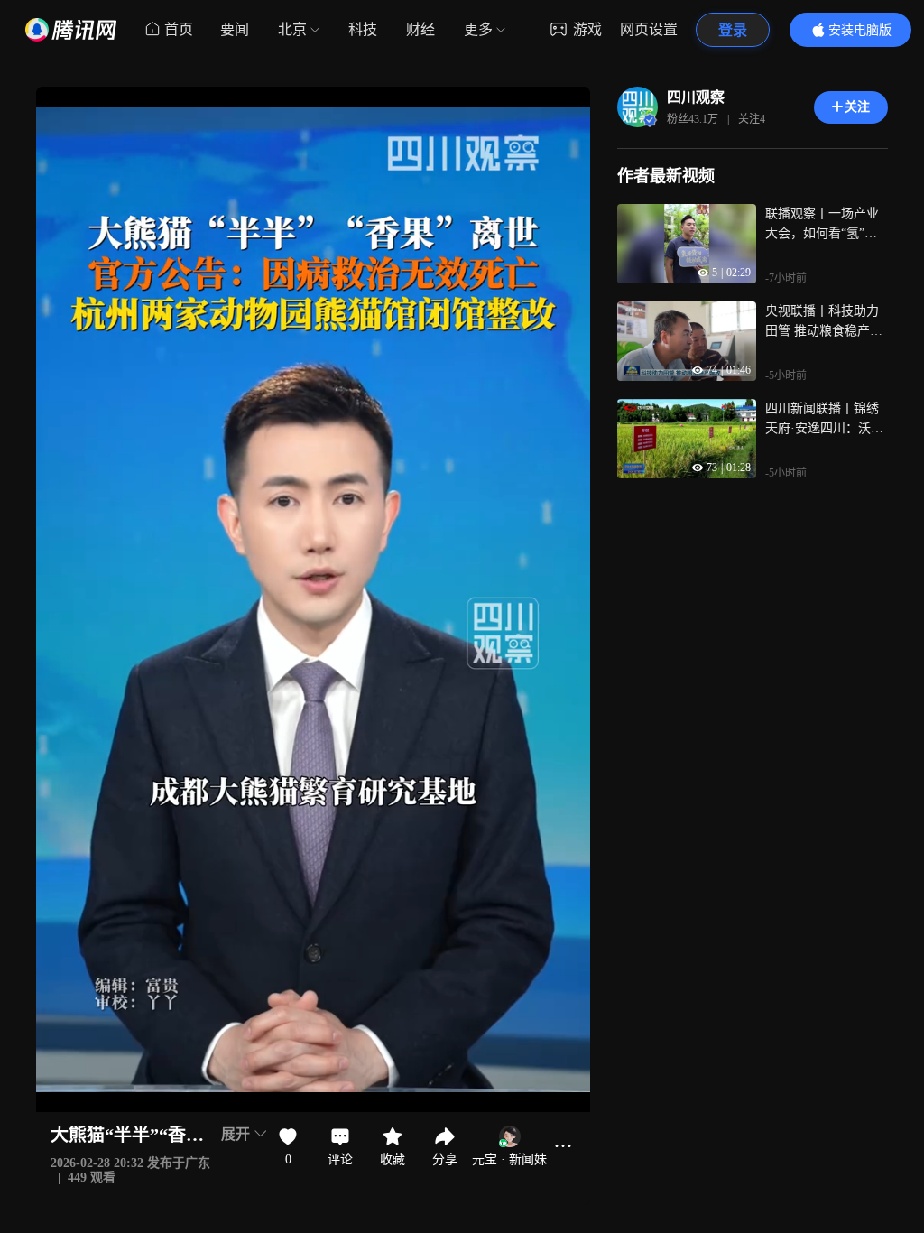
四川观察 (696, 97)
